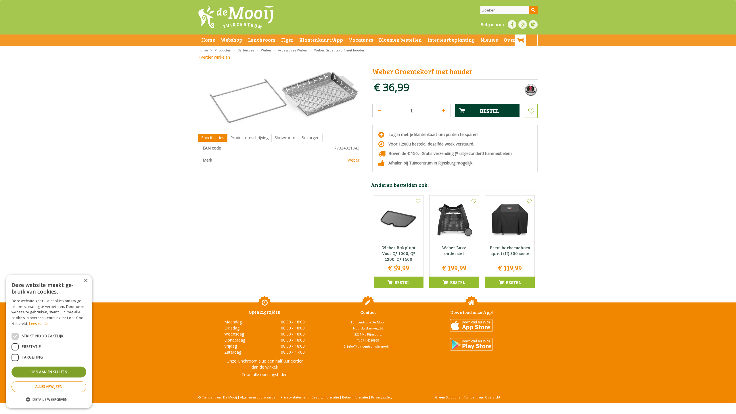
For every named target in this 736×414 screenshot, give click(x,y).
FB (512, 24)
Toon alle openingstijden (264, 374)
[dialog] (49, 341)
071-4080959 (370, 340)
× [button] (85, 281)
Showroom (285, 137)
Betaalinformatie (355, 397)
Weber (353, 160)
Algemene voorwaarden (258, 397)
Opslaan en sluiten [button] (48, 371)
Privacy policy (381, 397)
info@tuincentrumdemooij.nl (369, 346)
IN (522, 24)
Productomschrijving (249, 137)
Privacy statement (294, 397)
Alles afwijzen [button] (49, 386)
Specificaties (212, 137)
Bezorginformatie (325, 397)
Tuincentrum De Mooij (368, 322)
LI (533, 24)
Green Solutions (447, 397)
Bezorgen (310, 137)
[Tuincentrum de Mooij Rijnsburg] (235, 17)
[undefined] (285, 98)
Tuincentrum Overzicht (482, 397)
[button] (49, 399)
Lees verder (39, 323)
